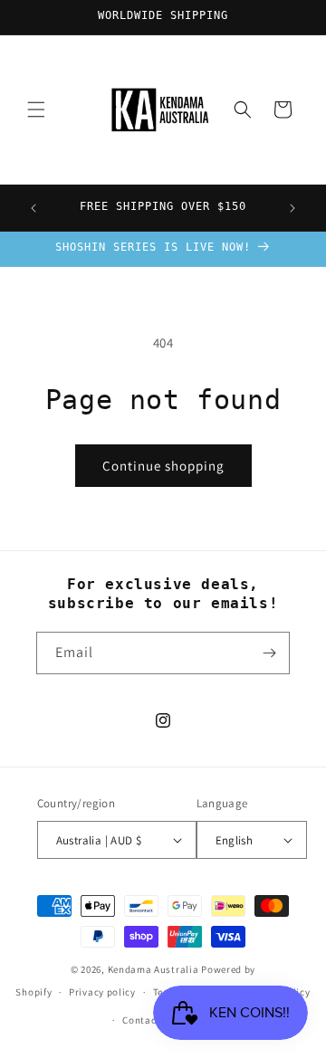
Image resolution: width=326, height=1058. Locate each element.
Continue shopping (163, 465)
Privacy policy (102, 992)
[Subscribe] (269, 653)
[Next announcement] (292, 208)
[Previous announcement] (33, 208)
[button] (36, 109)
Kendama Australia (153, 969)
